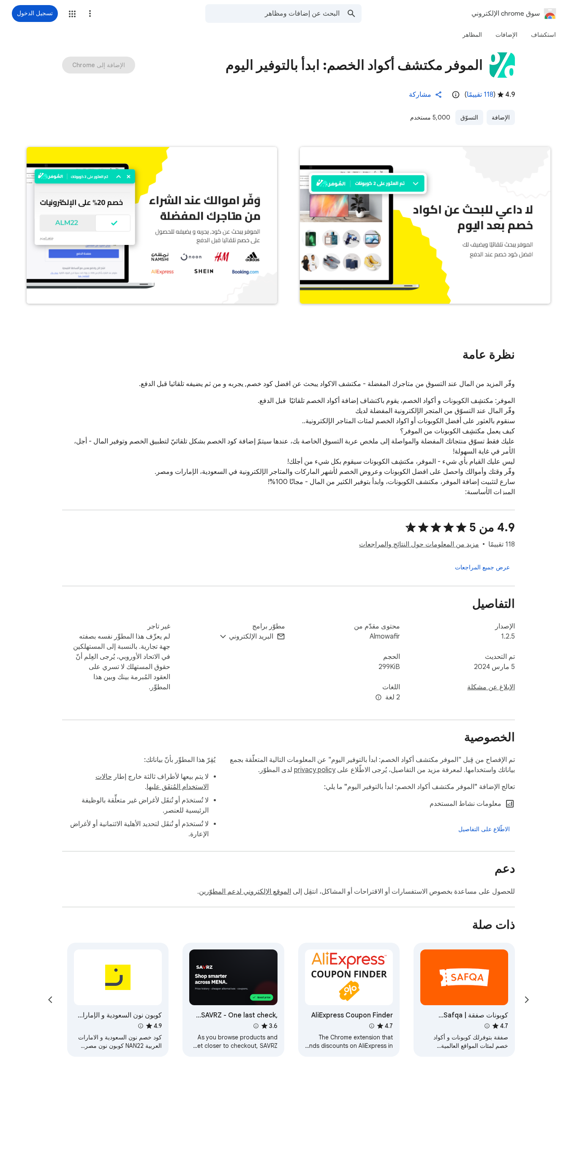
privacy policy (314, 770)
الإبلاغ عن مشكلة (491, 687)
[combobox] (272, 13)
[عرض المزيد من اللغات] (378, 698)
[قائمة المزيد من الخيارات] (90, 13)
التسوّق (469, 117)
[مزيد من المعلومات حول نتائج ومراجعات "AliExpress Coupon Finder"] (372, 1026)
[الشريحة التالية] (50, 999)
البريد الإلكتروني (251, 636)
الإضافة (501, 117)
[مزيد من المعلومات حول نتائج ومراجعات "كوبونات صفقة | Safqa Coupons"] (487, 1026)
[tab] (543, 34)
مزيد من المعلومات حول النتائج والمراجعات (419, 544)
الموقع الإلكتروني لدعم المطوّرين (245, 891)
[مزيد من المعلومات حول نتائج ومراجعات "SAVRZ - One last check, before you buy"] (255, 1026)
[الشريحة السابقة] (526, 999)
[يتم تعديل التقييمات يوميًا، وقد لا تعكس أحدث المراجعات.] (455, 94)
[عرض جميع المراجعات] (482, 567)
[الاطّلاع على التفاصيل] (484, 829)
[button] (72, 13)
